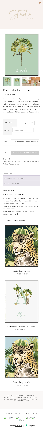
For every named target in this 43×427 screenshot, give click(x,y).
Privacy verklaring (21, 400)
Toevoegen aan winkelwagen (24, 152)
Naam (5, 141)
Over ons (19, 395)
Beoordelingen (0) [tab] (11, 183)
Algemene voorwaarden (28, 399)
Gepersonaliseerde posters (30, 161)
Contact (10, 395)
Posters (5, 164)
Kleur (6, 131)
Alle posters (16, 161)
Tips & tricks (8, 397)
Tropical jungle (14, 164)
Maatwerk (30, 395)
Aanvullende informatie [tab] (14, 178)
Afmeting (8, 123)
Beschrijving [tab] (9, 173)
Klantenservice (9, 399)
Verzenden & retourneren (26, 397)
